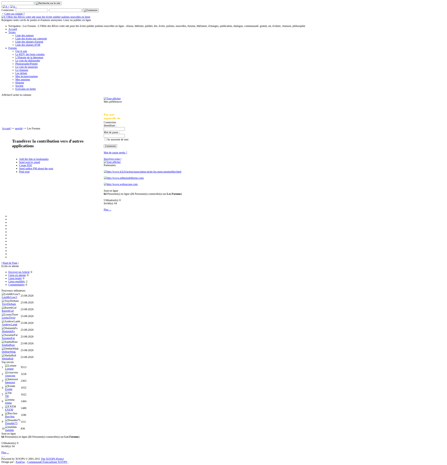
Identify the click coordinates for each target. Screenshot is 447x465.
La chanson (21, 70)
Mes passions (22, 79)
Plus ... (107, 209)
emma (8, 402)
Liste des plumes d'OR (27, 44)
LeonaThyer (8, 317)
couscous (10, 375)
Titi (7, 396)
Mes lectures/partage (26, 76)
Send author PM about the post (36, 168)
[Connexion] (90, 10)
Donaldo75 (11, 423)
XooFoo (20, 461)
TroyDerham (9, 304)
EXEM (9, 409)
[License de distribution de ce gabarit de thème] (1, 455)
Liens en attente (17, 275)
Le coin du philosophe (27, 60)
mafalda (9, 430)
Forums (12, 48)
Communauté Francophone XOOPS (47, 461)
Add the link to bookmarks (34, 159)
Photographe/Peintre (26, 63)
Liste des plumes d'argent (29, 41)
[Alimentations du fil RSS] (68, 461)
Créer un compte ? (14, 13)
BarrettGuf (8, 310)
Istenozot (10, 382)
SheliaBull (7, 358)
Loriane (9, 368)
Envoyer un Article (18, 272)
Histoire (19, 82)
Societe (19, 85)
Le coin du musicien (26, 66)
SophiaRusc (8, 344)
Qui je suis (21, 51)
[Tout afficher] (112, 98)
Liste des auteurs (24, 35)
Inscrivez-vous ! (112, 158)
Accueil (12, 29)
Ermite (8, 389)
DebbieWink (9, 351)
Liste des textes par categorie (31, 38)
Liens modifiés (16, 281)
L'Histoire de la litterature (29, 57)
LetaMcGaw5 (9, 297)
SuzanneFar (8, 338)
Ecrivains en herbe (25, 88)
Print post (24, 171)
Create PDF (25, 165)
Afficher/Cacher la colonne (16, 94)
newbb (19, 128)
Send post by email (29, 162)
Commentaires (16, 284)
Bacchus (9, 416)
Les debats (21, 73)
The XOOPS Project (52, 458)
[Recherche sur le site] (47, 3)
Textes (12, 32)
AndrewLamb (9, 324)
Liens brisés (14, 278)
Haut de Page (10, 262)
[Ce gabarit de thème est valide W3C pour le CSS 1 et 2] (4, 455)
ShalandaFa (8, 331)
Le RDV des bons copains (30, 54)
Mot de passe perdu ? (115, 152)
